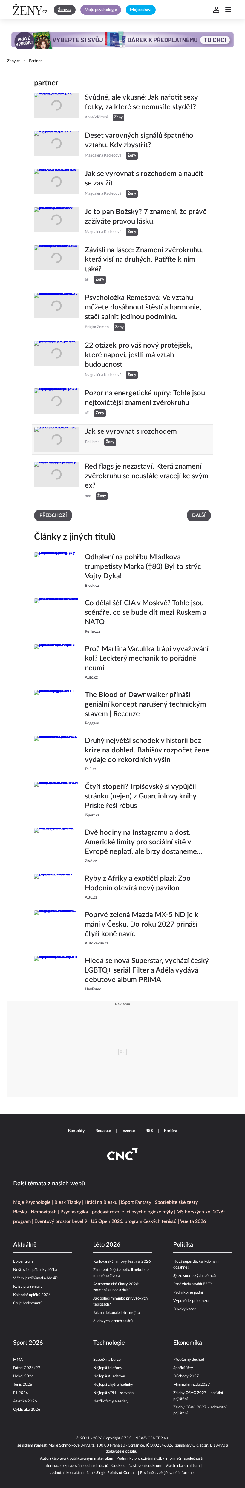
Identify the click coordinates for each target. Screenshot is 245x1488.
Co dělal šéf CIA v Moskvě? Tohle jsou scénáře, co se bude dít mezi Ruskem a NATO (145, 613)
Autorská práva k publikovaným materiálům (76, 1459)
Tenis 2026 (22, 1385)
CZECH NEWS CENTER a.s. (145, 1438)
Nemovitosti (44, 1212)
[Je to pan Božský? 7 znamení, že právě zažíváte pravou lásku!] (56, 221)
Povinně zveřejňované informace (167, 1473)
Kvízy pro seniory (27, 1287)
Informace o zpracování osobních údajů (75, 1466)
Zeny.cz (13, 61)
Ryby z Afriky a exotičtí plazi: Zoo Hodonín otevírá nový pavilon (138, 883)
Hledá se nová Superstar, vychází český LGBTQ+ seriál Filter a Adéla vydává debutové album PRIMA (147, 970)
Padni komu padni (188, 1293)
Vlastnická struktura (183, 1466)
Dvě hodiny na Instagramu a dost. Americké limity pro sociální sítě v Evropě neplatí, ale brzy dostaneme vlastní (141, 843)
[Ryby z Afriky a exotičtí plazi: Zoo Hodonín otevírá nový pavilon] (56, 887)
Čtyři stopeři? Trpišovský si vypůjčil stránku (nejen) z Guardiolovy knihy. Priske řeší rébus (141, 796)
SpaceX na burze (107, 1360)
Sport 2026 (28, 1343)
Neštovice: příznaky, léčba (35, 1270)
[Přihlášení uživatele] (216, 10)
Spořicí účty (183, 1368)
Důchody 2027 (186, 1376)
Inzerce (128, 1131)
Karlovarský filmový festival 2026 (122, 1262)
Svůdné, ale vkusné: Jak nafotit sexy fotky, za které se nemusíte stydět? (141, 102)
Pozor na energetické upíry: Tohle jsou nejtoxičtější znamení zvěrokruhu (145, 398)
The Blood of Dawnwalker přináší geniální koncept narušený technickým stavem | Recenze (145, 704)
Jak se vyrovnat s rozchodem (131, 431)
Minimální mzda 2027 (191, 1385)
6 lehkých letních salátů (113, 1321)
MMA (18, 1360)
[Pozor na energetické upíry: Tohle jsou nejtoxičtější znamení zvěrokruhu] (56, 402)
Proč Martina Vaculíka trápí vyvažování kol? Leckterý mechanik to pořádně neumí (147, 658)
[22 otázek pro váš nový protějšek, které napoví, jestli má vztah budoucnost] (56, 360)
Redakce (103, 1131)
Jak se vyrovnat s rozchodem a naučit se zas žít (144, 178)
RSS (149, 1131)
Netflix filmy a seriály (110, 1401)
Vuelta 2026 (193, 1221)
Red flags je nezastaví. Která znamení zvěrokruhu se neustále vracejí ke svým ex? (147, 476)
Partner (35, 61)
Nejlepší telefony (107, 1368)
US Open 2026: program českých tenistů (134, 1221)
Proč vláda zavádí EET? (192, 1284)
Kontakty (76, 1131)
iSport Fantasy (136, 1202)
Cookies (118, 1466)
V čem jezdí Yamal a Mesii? (35, 1278)
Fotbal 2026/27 (26, 1368)
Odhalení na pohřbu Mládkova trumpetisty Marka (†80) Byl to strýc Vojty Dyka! (143, 567)
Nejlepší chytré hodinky (113, 1385)
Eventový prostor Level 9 (60, 1221)
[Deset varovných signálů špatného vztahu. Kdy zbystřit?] (56, 145)
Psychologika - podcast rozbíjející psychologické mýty (116, 1212)
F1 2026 (20, 1393)
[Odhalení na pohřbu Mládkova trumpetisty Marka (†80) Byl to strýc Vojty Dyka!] (56, 570)
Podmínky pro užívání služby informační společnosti (160, 1459)
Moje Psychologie (32, 1202)
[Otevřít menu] (228, 10)
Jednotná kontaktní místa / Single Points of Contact (93, 1473)
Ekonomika (187, 1343)
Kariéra (170, 1131)
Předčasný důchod (188, 1360)
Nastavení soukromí (145, 1466)
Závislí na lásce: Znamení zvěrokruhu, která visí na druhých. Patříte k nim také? (144, 260)
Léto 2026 (106, 1245)
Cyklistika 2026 (26, 1410)
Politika (183, 1245)
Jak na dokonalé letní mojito (116, 1313)
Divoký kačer (184, 1309)
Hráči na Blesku (101, 1202)
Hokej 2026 (23, 1376)
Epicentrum (23, 1262)
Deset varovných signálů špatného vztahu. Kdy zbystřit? (139, 140)
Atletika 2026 (25, 1401)
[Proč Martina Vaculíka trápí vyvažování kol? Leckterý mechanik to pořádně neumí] (56, 662)
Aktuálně (25, 1245)
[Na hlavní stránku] (31, 10)
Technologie (109, 1343)
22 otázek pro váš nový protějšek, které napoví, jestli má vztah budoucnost (138, 355)
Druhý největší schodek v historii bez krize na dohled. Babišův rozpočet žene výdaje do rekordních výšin (147, 750)
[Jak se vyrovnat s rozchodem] (56, 439)
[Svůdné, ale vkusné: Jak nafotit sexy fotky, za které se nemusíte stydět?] (56, 107)
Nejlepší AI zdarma (109, 1376)
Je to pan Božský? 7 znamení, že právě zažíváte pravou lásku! (146, 216)
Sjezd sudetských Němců (194, 1276)
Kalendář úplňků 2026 (32, 1295)
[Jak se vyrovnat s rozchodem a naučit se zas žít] (56, 183)
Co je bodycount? (27, 1303)
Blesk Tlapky (67, 1202)
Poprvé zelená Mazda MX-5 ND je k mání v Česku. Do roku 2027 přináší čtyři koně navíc (141, 924)
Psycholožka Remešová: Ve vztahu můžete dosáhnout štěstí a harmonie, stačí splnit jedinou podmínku (143, 307)
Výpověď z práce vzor (191, 1301)
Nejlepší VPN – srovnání (113, 1393)
